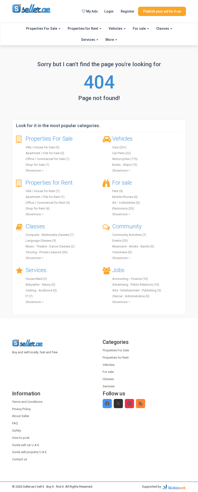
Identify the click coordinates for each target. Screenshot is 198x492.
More (110, 40)
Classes (163, 28)
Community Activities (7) (129, 235)
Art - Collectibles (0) (126, 202)
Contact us (19, 459)
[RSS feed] (140, 403)
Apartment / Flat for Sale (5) (45, 153)
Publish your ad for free (162, 11)
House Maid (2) (36, 279)
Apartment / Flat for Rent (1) (45, 197)
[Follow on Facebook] (107, 403)
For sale (140, 28)
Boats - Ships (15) (124, 164)
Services (88, 40)
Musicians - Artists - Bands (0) (133, 246)
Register (127, 11)
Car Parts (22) (121, 153)
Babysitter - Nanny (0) (40, 284)
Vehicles (116, 28)
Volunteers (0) (122, 252)
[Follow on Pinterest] (129, 403)
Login (108, 11)
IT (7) (29, 296)
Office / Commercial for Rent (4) (48, 202)
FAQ (15, 423)
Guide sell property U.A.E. (29, 452)
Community (126, 226)
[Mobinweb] (174, 486)
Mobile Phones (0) (125, 197)
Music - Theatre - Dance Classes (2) (50, 246)
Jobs (118, 270)
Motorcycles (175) (125, 159)
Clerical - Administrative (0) (130, 296)
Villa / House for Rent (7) (43, 191)
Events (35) (120, 240)
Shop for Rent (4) (38, 208)
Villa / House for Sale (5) (42, 147)
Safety (16, 430)
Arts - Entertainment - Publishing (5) (136, 290)
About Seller (20, 416)
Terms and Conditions (27, 402)
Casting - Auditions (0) (41, 290)
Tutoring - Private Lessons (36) (47, 252)
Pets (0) (117, 191)
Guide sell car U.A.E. (26, 445)
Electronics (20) (123, 208)
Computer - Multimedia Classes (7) (50, 235)
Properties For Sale (42, 28)
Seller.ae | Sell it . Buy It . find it (43, 486)
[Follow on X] (118, 403)
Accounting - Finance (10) (130, 279)
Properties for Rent (83, 28)
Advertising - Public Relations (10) (135, 284)
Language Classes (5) (41, 240)
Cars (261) (119, 147)
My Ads (91, 11)
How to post (20, 438)
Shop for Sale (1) (37, 164)
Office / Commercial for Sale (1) (48, 159)
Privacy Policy (21, 409)
